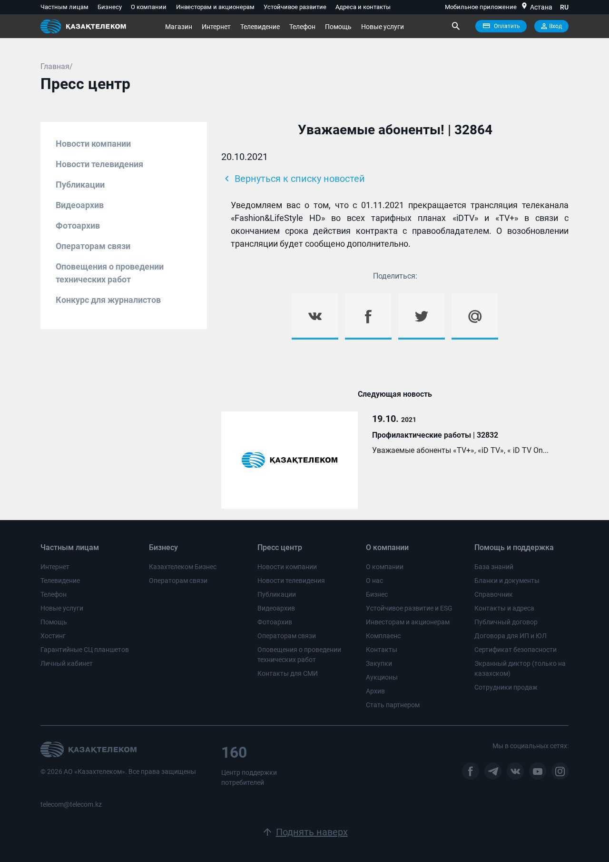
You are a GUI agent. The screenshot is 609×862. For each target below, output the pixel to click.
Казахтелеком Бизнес (182, 567)
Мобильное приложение (481, 6)
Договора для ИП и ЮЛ (510, 636)
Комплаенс (383, 636)
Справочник (493, 594)
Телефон (302, 26)
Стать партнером (393, 705)
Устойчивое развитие (295, 6)
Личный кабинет (66, 663)
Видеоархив (80, 205)
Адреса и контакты (363, 6)
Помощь (338, 26)
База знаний (493, 567)
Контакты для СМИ (287, 673)
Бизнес (377, 594)
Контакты (381, 649)
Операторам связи (93, 246)
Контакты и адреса (504, 608)
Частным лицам (64, 6)
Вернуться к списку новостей (293, 178)
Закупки (379, 663)
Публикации (80, 185)
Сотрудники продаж (506, 687)
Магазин (178, 26)
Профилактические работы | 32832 (435, 435)
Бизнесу (110, 6)
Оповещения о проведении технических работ (110, 272)
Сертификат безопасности (515, 649)
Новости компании (93, 144)
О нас (374, 580)
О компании (149, 6)
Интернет (216, 26)
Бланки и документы (507, 580)
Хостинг (53, 636)
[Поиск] (455, 26)
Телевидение (260, 26)
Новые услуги (382, 26)
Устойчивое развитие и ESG (409, 608)
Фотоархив (78, 226)
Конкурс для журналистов (108, 300)
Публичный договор (506, 622)
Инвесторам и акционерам (215, 6)
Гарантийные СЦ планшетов (84, 649)
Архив (375, 691)
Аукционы (382, 677)
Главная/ (56, 66)
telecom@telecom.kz (71, 804)
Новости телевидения (99, 164)
